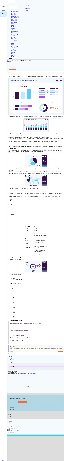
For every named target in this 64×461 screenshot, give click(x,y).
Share (10, 375)
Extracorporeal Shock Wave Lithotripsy (16, 139)
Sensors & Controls (13, 14)
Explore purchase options (40, 254)
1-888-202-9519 (13, 432)
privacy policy (34, 373)
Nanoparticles (12, 23)
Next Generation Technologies (14, 34)
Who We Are (12, 49)
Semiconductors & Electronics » (14, 11)
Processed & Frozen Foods (14, 20)
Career (12, 53)
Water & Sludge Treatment (14, 40)
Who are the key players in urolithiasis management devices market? (17, 335)
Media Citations (13, 52)
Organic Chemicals (13, 37)
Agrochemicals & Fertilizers (14, 35)
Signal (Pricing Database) (11, 427)
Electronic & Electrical (27, 10)
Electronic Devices (13, 13)
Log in (10, 58)
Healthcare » (12, 25)
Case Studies (12, 56)
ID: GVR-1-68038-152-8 (12, 357)
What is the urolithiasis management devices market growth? (16, 326)
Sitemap (9, 423)
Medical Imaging (13, 28)
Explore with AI (3, 15)
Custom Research (10, 426)
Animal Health (13, 29)
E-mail (10, 376)
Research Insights (13, 55)
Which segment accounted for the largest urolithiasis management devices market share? (19, 330)
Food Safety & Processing (14, 19)
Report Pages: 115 (11, 358)
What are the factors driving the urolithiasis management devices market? (17, 340)
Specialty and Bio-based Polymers (15, 17)
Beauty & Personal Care (27, 8)
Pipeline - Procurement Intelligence (15, 46)
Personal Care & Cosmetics (14, 38)
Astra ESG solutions (13, 47)
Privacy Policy (10, 422)
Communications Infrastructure (14, 31)
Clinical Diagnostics (13, 26)
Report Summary (10, 64)
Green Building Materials (14, 22)
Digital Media (12, 32)
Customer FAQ (10, 421)
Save (10, 377)
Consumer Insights (13, 43)
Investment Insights (13, 44)
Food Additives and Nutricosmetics (15, 16)
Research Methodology (13, 50)
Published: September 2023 (12, 359)
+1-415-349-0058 (9, 432)
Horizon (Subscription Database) (12, 428)
